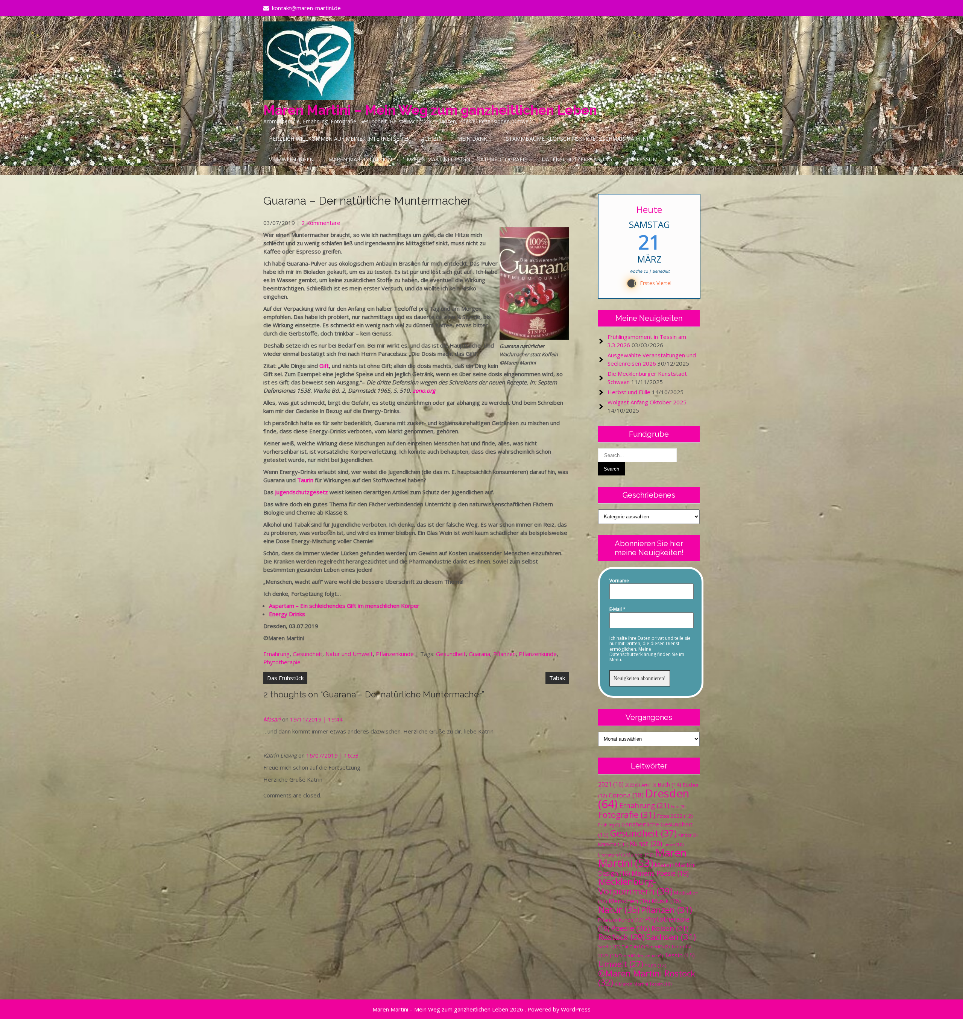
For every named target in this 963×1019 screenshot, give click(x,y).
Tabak (557, 678)
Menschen (629, 901)
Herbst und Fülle (629, 392)
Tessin (679, 955)
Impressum (642, 159)
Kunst (646, 843)
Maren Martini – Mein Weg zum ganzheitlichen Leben (430, 110)
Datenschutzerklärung (577, 159)
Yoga (656, 965)
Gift (324, 365)
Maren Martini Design (360, 159)
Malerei (640, 854)
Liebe (674, 844)
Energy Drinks (287, 614)
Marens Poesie (660, 873)
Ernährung (276, 654)
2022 (632, 785)
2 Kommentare (320, 222)
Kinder (687, 835)
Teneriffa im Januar (641, 955)
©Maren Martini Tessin (643, 984)
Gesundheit (307, 654)
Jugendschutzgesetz (301, 492)
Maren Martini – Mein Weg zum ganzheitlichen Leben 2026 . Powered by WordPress (481, 1009)
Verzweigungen (291, 159)
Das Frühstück (285, 678)
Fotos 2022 (675, 815)
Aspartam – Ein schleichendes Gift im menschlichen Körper (344, 605)
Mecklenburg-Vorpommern (635, 886)
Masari (272, 719)
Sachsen (671, 937)
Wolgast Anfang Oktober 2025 (647, 402)
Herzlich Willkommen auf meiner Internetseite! (338, 138)
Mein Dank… (474, 138)
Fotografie (627, 814)
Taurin (305, 480)
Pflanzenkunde (395, 654)
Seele (609, 946)
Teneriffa (658, 946)
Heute (649, 209)
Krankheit (613, 844)
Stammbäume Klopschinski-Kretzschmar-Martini (577, 138)
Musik (666, 901)
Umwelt (620, 964)
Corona (626, 795)
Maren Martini (642, 858)
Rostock (621, 936)
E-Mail (617, 609)
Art (648, 785)
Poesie (630, 928)
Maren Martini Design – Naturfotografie (467, 159)
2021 (611, 784)
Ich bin (432, 138)
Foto (678, 806)
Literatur (611, 855)
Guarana (479, 654)
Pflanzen (504, 654)
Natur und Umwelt (349, 654)
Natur (618, 910)
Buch (669, 784)
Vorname (619, 580)
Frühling (609, 825)
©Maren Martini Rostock (646, 977)
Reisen (670, 928)
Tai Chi (633, 946)
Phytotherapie (282, 662)
